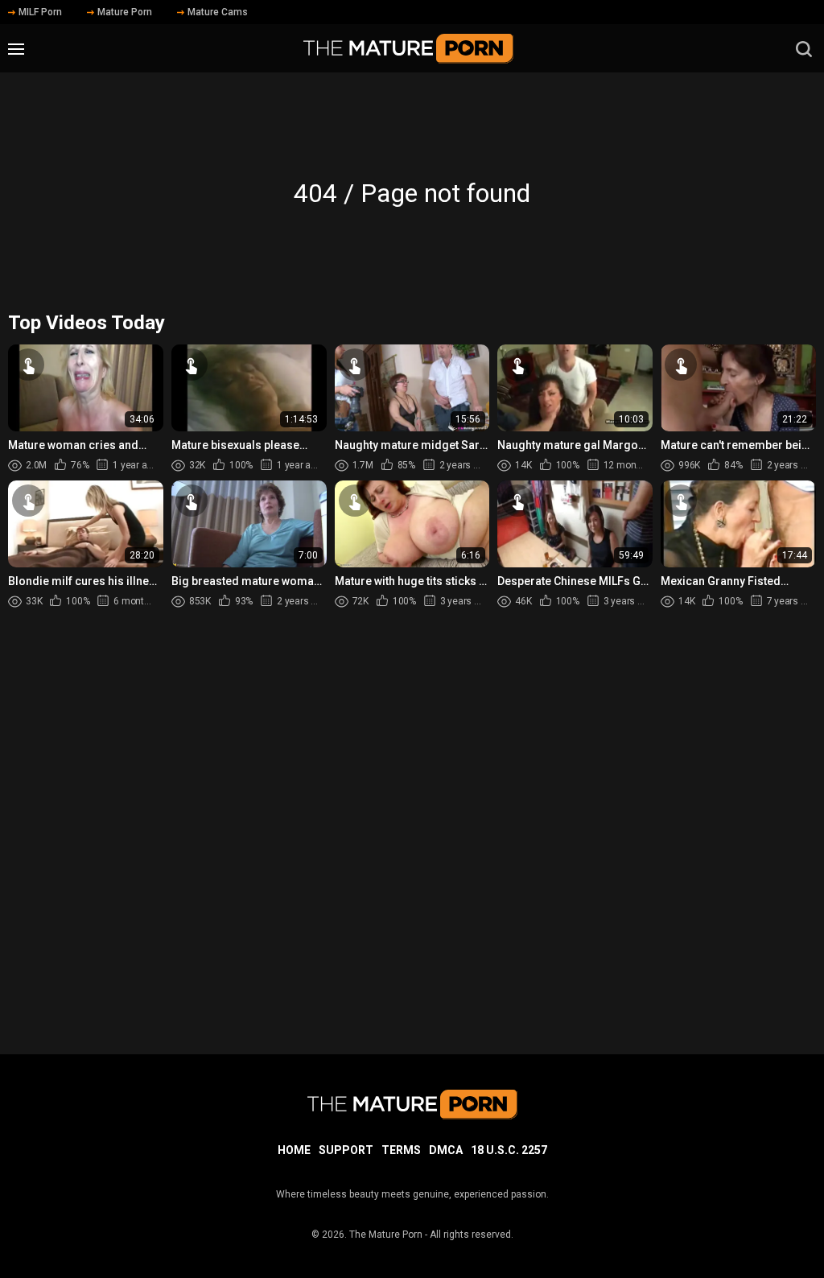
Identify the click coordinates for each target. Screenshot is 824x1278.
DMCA (446, 1150)
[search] (804, 49)
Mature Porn (124, 12)
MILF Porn (40, 12)
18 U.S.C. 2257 (509, 1150)
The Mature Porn (385, 1234)
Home (294, 1150)
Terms (401, 1150)
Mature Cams (217, 12)
